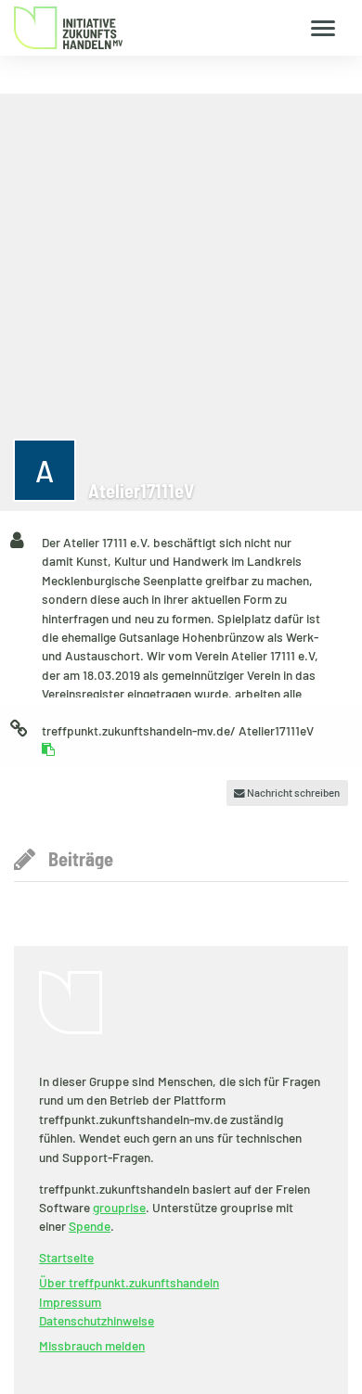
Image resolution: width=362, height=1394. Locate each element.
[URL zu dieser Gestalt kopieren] (48, 749)
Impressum (70, 1302)
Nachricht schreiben (292, 792)
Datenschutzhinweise (96, 1320)
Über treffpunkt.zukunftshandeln (129, 1282)
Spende (89, 1226)
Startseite (66, 1257)
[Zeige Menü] (323, 27)
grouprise (119, 1207)
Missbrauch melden (92, 1345)
